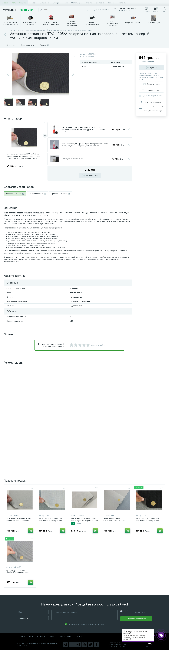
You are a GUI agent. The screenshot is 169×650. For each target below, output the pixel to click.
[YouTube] (84, 644)
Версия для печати (25, 636)
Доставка (100, 3)
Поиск (51, 636)
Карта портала (65, 636)
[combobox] (22, 618)
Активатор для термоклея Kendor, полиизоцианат (49, 401)
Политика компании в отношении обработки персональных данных (117, 644)
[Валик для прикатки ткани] (54, 159)
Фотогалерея (76, 3)
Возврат (111, 3)
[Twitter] (90, 644)
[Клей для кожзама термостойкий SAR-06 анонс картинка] (19, 382)
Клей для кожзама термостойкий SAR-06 (16, 401)
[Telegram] (65, 644)
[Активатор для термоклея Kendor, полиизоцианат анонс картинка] (52, 382)
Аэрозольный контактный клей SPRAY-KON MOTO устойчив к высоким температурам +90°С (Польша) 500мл (83, 129)
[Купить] (30, 412)
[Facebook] (96, 644)
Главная (5, 3)
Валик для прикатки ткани (72, 159)
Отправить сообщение (136, 619)
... (166, 20)
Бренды (32, 3)
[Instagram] (78, 644)
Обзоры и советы (60, 3)
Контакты (122, 3)
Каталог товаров (19, 3)
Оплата (89, 3)
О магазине (44, 3)
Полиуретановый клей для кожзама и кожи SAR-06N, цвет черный (19, 454)
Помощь (78, 636)
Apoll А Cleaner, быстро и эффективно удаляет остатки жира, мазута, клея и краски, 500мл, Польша (85, 145)
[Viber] (72, 644)
